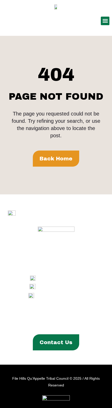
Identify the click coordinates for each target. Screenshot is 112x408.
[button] (105, 21)
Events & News (45, 325)
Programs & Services (54, 316)
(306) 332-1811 (68, 287)
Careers (74, 325)
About (19, 316)
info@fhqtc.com (68, 295)
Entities (91, 316)
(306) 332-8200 (68, 278)
